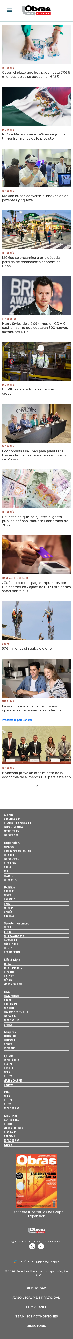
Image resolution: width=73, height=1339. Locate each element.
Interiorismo (11, 835)
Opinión (8, 911)
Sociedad (9, 915)
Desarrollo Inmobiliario (17, 822)
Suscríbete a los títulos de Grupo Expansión (36, 1214)
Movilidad (9, 1008)
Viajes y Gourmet (13, 984)
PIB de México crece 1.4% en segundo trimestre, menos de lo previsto (33, 136)
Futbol (8, 927)
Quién (8, 1056)
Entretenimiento (13, 967)
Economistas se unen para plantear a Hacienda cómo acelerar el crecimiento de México (34, 455)
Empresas (8, 701)
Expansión (12, 843)
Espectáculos (11, 1060)
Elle (7, 1092)
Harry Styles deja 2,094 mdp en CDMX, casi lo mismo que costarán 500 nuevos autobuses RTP (35, 328)
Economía (8, 67)
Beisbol (8, 931)
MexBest (10, 1116)
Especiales (10, 1048)
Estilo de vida (11, 1108)
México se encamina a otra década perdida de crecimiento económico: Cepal (31, 262)
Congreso (9, 899)
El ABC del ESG (11, 1020)
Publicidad (36, 1288)
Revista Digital (12, 952)
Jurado (8, 1144)
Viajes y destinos (13, 1128)
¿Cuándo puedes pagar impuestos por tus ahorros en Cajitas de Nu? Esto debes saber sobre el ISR (36, 587)
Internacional (12, 859)
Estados (8, 907)
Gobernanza (10, 1004)
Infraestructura (13, 827)
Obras (8, 815)
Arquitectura (11, 831)
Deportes (9, 971)
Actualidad (10, 1036)
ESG (6, 871)
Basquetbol (10, 939)
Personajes (10, 1132)
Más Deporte (11, 943)
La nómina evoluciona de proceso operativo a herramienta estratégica (31, 708)
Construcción (12, 818)
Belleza (8, 1076)
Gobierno (9, 891)
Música (8, 980)
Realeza (8, 1064)
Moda (7, 1072)
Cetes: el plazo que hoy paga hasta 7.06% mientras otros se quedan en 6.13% (36, 74)
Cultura (8, 1084)
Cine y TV (9, 976)
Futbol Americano (14, 935)
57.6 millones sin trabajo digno (27, 648)
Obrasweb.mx (41, 1246)
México (7, 895)
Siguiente (36, 786)
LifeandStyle (11, 879)
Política (9, 887)
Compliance (36, 1307)
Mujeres (8, 875)
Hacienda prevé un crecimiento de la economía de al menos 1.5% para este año (36, 775)
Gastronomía (11, 1120)
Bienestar (9, 1136)
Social (7, 999)
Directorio (36, 1326)
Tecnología (10, 863)
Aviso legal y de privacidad (36, 1297)
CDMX (7, 903)
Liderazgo (9, 1040)
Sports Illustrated (16, 923)
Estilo (7, 963)
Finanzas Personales (15, 578)
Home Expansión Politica (17, 850)
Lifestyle (9, 948)
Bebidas (8, 1124)
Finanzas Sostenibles (16, 1012)
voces (6, 643)
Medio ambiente (12, 995)
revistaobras (32, 1246)
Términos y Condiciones (36, 1316)
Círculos (9, 1068)
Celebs (7, 1104)
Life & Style (12, 960)
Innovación (10, 1016)
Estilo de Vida (11, 1140)
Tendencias (9, 319)
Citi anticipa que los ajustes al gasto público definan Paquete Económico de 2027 (35, 521)
